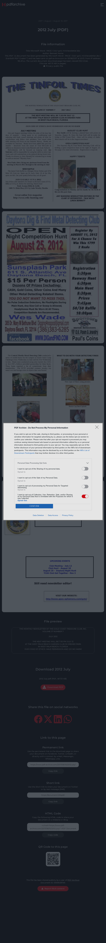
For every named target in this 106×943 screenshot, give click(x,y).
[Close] (97, 428)
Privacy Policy (67, 515)
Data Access (53, 515)
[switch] (85, 468)
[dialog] (53, 471)
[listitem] (53, 463)
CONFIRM (34, 506)
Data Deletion (38, 515)
